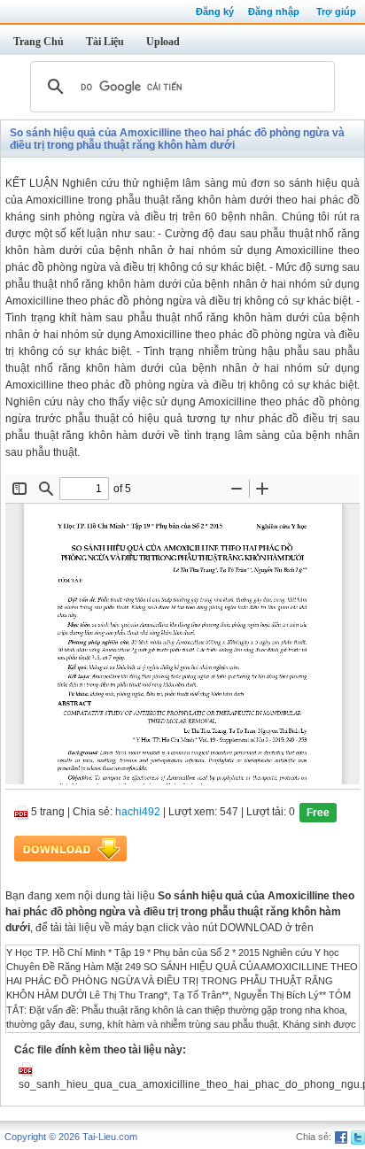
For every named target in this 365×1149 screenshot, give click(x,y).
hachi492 (137, 812)
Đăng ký (215, 11)
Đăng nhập (273, 11)
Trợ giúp (336, 11)
